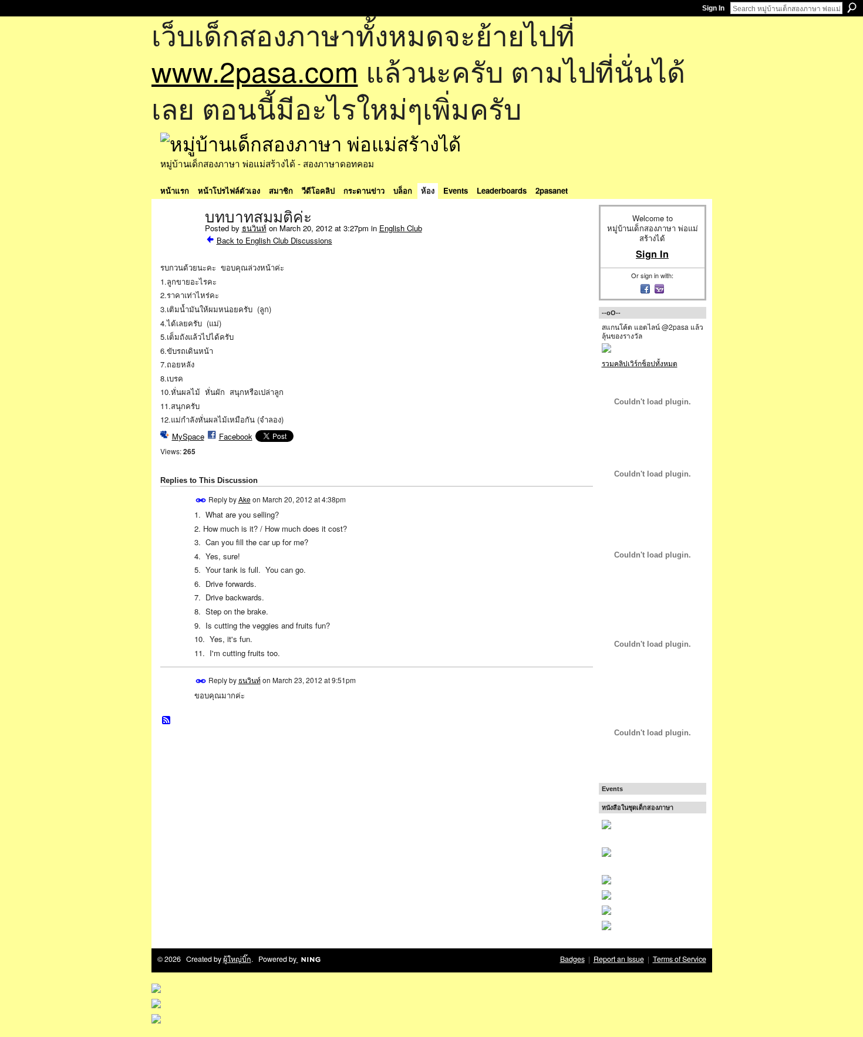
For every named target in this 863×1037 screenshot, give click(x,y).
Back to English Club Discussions (274, 240)
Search (852, 7)
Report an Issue (619, 959)
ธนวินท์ (254, 228)
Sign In (713, 8)
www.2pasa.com (254, 70)
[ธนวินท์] (179, 241)
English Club (400, 228)
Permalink (201, 500)
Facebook (235, 436)
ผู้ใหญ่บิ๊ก (237, 959)
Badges (572, 959)
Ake (244, 499)
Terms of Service (679, 959)
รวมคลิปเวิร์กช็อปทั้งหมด (639, 363)
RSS (166, 720)
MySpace (188, 436)
